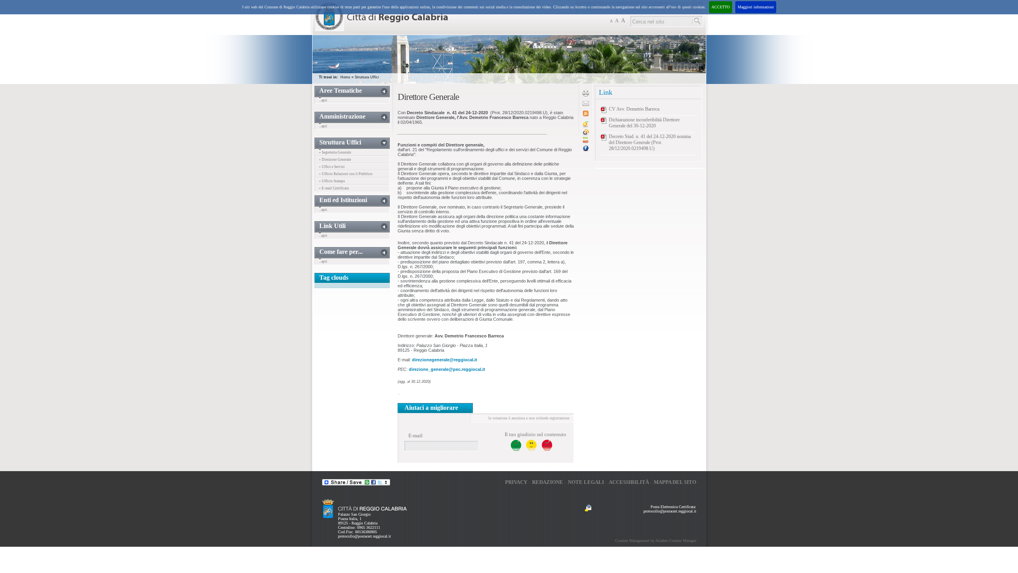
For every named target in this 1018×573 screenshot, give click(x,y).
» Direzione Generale (335, 160)
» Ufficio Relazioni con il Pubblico (346, 174)
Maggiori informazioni (756, 7)
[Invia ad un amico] (586, 104)
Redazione (547, 482)
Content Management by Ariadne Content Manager (655, 540)
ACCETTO (720, 7)
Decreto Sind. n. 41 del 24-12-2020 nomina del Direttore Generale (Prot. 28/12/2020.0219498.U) (650, 142)
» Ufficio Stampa (332, 181)
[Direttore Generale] (586, 142)
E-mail (415, 436)
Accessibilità (629, 482)
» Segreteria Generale (335, 152)
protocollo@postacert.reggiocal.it (364, 536)
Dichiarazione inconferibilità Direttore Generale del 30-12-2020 (644, 123)
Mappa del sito (675, 482)
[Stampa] (586, 95)
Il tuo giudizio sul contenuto (535, 434)
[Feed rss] (586, 115)
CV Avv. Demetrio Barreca (634, 109)
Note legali (586, 482)
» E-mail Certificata (334, 188)
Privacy (516, 482)
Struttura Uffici (367, 77)
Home (345, 77)
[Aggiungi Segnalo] (586, 134)
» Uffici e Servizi (332, 167)
